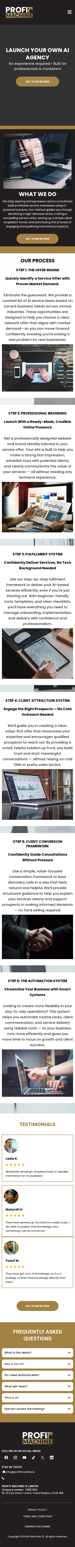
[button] (70, 12)
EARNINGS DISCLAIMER (37, 1526)
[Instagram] (15, 1457)
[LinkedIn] (51, 1457)
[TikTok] (33, 1457)
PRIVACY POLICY (37, 1509)
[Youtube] (24, 1457)
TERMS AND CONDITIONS (37, 1516)
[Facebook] (6, 1457)
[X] (42, 1457)
